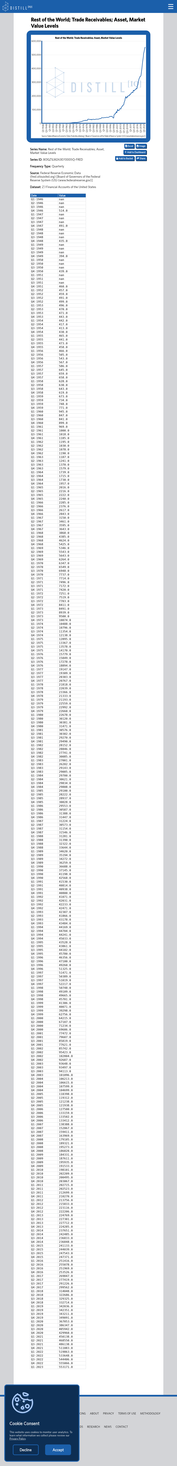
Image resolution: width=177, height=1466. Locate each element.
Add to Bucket (125, 158)
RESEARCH (93, 1426)
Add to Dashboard (136, 152)
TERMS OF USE (127, 1413)
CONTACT (122, 1426)
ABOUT (94, 1413)
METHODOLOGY (150, 1413)
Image (142, 146)
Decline (26, 1450)
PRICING (81, 1413)
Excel (130, 146)
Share (142, 158)
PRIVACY (108, 1413)
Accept (58, 1450)
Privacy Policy (18, 1438)
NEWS (107, 1426)
